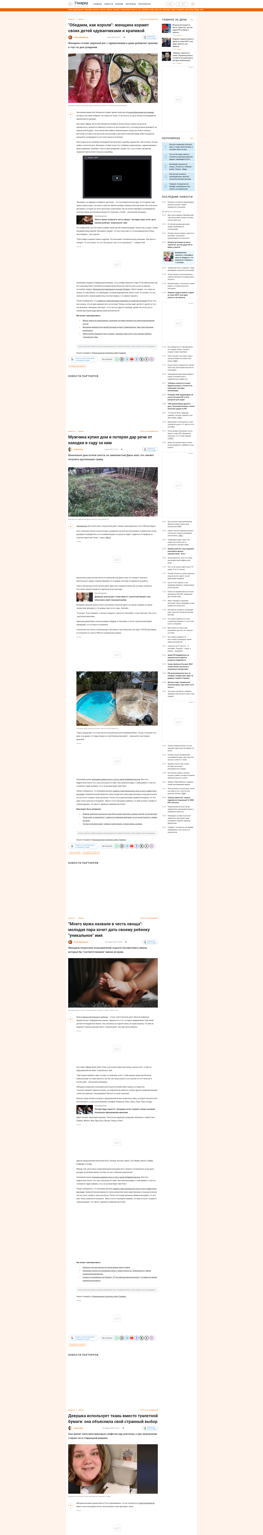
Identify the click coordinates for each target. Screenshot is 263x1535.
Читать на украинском (149, 19)
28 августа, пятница (171, 211)
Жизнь (173, 10)
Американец (81, 526)
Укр (170, 4)
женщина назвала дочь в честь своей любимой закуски (116, 779)
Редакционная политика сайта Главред (109, 353)
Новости (108, 4)
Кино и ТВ (134, 10)
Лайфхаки (145, 10)
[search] (193, 4)
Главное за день (174, 19)
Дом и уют (158, 10)
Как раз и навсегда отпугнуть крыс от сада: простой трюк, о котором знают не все (181, 146)
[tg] (127, 359)
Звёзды (196, 10)
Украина (179, 35)
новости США (75, 853)
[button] (70, 4)
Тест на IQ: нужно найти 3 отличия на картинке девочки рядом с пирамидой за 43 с (181, 156)
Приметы (109, 10)
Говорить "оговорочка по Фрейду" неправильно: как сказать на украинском (179, 186)
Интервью (131, 4)
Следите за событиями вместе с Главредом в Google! (85, 359)
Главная (97, 4)
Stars (70, 10)
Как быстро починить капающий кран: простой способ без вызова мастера (180, 176)
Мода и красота (78, 10)
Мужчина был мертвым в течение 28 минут (111, 289)
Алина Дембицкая (81, 37)
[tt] (142, 359)
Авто (201, 10)
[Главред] (81, 4)
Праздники (180, 10)
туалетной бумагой (146, 1503)
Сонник (151, 10)
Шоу (139, 10)
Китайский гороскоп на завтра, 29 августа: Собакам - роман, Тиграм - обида (180, 166)
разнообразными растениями (141, 112)
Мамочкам (166, 10)
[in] (151, 359)
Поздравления (125, 10)
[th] (122, 359)
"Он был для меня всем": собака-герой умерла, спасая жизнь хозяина (112, 824)
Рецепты (103, 10)
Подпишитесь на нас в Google (151, 37)
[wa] (117, 359)
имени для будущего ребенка (95, 1017)
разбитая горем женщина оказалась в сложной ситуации (122, 301)
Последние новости (177, 196)
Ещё (191, 19)
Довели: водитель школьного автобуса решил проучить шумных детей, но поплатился (120, 814)
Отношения (88, 10)
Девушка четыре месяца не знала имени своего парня (106, 1267)
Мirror (88, 124)
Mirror (108, 537)
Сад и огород (189, 10)
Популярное (144, 4)
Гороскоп (95, 10)
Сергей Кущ (78, 449)
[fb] (137, 359)
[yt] (132, 359)
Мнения (119, 4)
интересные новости (77, 366)
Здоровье (116, 10)
